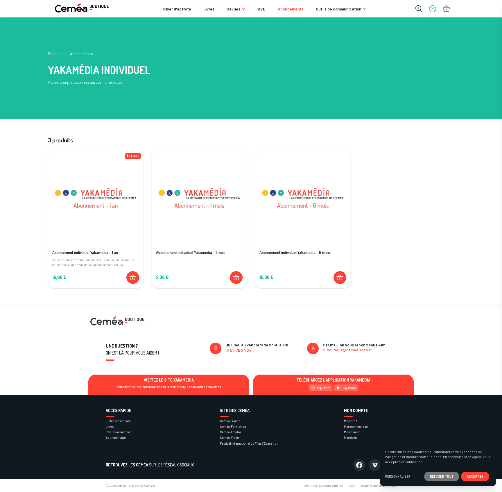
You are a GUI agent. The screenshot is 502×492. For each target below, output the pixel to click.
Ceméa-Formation (233, 426)
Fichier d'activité (175, 8)
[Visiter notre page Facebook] (359, 465)
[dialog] (438, 464)
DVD (262, 8)
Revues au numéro (118, 432)
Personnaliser (398, 476)
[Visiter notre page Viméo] (375, 465)
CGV (352, 485)
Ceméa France (230, 421)
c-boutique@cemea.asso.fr (347, 349)
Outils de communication (338, 8)
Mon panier (352, 432)
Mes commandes (355, 426)
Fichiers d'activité (118, 421)
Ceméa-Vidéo (229, 437)
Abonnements (291, 8)
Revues (233, 8)
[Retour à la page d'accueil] (82, 8)
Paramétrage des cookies (378, 485)
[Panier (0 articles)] (446, 9)
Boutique (55, 53)
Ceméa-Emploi (230, 432)
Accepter (475, 476)
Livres (208, 8)
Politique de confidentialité (324, 485)
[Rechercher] (419, 9)
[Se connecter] (432, 9)
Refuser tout (442, 476)
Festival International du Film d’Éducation (249, 443)
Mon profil (351, 421)
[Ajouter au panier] (132, 277)
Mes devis (350, 437)
